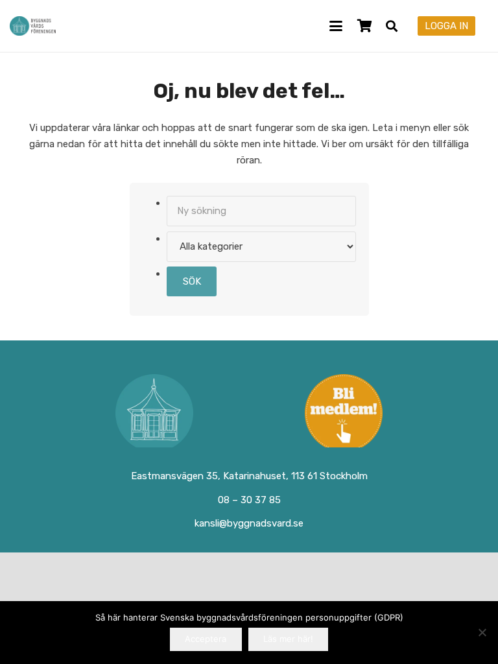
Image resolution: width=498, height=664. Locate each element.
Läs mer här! (288, 639)
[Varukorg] (364, 26)
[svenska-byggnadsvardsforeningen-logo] (33, 26)
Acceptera (205, 639)
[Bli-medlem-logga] (343, 413)
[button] (336, 25)
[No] (481, 632)
